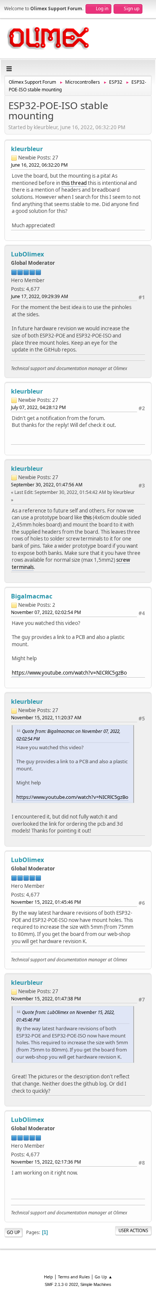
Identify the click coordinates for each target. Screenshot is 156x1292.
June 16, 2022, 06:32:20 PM (39, 165)
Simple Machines (95, 1284)
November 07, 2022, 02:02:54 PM (46, 612)
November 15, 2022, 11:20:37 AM (46, 717)
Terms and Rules (74, 1277)
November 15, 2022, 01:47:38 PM (46, 998)
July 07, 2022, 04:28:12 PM (38, 407)
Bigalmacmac (31, 596)
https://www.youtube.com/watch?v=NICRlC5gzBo (69, 672)
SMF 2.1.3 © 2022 (61, 1284)
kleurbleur (27, 149)
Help (48, 1277)
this (87, 517)
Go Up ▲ (103, 1277)
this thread (74, 183)
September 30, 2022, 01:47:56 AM (47, 484)
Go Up (13, 1232)
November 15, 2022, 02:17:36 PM (46, 1162)
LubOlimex (27, 254)
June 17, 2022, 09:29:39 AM (39, 296)
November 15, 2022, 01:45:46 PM (46, 902)
